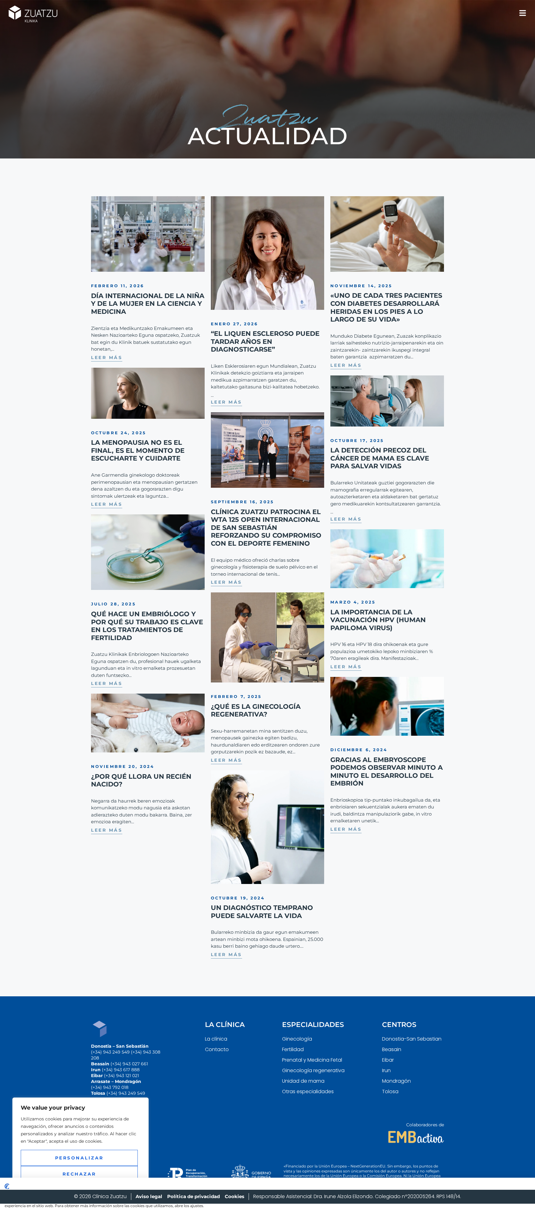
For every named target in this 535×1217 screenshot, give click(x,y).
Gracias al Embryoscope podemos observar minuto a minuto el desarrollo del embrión (386, 771)
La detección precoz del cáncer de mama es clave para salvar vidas (379, 458)
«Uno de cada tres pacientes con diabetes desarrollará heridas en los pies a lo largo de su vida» (386, 307)
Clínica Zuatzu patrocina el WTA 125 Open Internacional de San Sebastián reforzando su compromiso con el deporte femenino (266, 527)
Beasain (391, 1049)
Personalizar (79, 1158)
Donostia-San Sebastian (411, 1038)
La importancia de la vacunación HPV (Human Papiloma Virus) (378, 620)
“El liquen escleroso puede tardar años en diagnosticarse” (265, 341)
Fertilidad (293, 1049)
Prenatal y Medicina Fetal (312, 1059)
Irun (386, 1070)
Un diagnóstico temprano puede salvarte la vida (262, 912)
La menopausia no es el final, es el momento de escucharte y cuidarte (138, 450)
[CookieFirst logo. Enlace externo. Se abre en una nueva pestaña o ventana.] (7, 1186)
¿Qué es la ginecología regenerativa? (256, 710)
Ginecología (297, 1038)
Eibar (388, 1059)
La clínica (216, 1038)
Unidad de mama (303, 1081)
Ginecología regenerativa (313, 1070)
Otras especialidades (308, 1091)
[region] (80, 1151)
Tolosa (390, 1091)
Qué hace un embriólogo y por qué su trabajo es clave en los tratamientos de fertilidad (147, 626)
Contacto (217, 1049)
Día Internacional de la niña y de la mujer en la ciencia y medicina (147, 303)
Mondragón (396, 1081)
